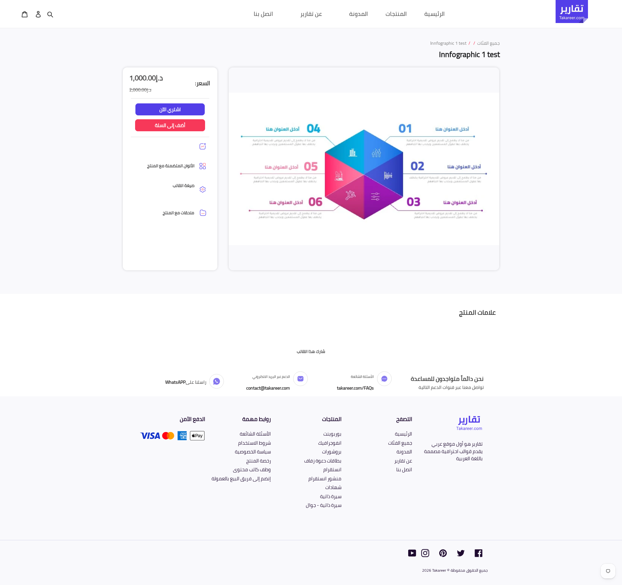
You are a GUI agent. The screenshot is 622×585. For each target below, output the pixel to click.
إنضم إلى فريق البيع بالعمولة (241, 478)
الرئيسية (403, 434)
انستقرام (332, 469)
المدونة (404, 451)
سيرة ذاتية (330, 496)
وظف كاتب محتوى (252, 469)
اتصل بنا (404, 469)
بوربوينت (332, 434)
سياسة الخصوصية (253, 451)
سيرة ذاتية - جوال (323, 505)
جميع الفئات (400, 443)
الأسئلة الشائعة (255, 434)
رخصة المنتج (258, 460)
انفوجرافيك (329, 443)
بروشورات (331, 451)
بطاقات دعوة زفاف (322, 460)
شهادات (333, 487)
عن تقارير (403, 460)
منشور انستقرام (324, 478)
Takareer (439, 570)
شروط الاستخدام (254, 443)
